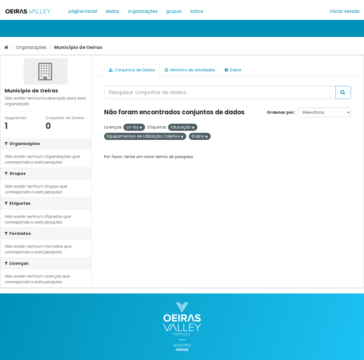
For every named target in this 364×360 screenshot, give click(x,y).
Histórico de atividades (192, 70)
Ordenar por (280, 112)
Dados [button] (112, 11)
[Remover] (141, 127)
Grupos (174, 11)
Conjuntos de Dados (134, 70)
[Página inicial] (6, 47)
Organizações (143, 11)
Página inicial (82, 11)
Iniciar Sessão (345, 11)
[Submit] (343, 92)
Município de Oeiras (78, 47)
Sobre (196, 11)
